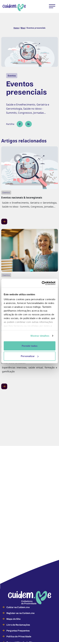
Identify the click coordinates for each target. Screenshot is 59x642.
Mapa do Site (13, 619)
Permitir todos (29, 345)
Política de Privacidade (18, 636)
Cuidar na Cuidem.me (18, 607)
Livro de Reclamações (18, 624)
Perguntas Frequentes (18, 630)
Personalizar (28, 356)
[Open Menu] (50, 6)
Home (16, 28)
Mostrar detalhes (40, 335)
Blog (23, 28)
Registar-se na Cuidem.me (20, 613)
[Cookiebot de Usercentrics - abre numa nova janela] (42, 283)
